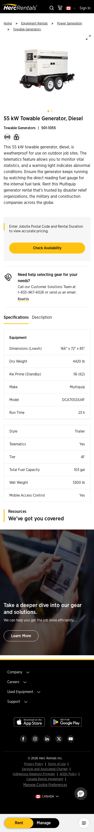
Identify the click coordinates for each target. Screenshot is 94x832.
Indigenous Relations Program (34, 774)
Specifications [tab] (16, 318)
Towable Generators (27, 29)
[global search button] (51, 8)
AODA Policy (68, 774)
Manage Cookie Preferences (45, 785)
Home (8, 23)
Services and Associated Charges (45, 769)
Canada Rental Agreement (44, 779)
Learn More (21, 636)
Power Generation (69, 23)
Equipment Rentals (34, 23)
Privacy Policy (33, 764)
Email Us (23, 299)
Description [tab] (42, 318)
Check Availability (47, 248)
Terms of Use (57, 764)
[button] (80, 793)
